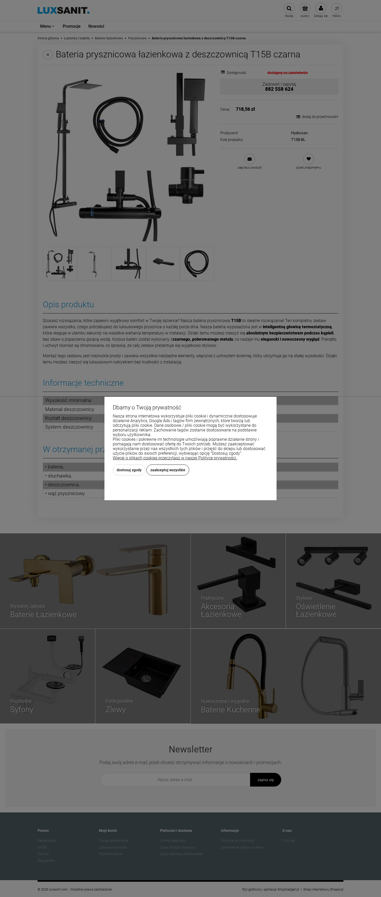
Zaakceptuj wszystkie (167, 470)
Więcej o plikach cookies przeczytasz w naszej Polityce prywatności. (175, 457)
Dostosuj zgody (129, 470)
